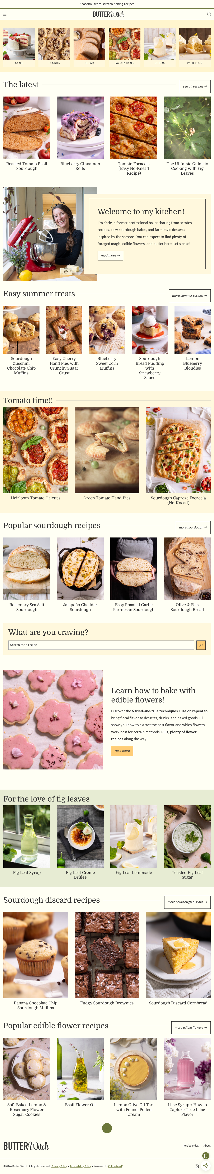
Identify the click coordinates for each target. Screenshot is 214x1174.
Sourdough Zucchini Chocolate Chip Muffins (21, 365)
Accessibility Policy (80, 1166)
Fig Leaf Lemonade (134, 872)
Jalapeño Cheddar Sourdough (80, 607)
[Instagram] (196, 1166)
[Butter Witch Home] (108, 14)
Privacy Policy (59, 1166)
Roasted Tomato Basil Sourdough (26, 166)
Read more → (110, 255)
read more (122, 751)
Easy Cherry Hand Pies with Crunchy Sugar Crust (64, 365)
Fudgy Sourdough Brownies (107, 1003)
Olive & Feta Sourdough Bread (187, 607)
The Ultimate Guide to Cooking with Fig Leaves (187, 169)
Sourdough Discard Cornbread (178, 1003)
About (207, 1145)
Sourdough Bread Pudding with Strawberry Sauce (150, 368)
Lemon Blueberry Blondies (192, 363)
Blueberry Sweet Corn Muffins (107, 363)
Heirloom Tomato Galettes (36, 498)
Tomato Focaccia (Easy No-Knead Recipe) (134, 169)
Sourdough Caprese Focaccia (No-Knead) (178, 500)
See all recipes (193, 86)
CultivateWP (115, 1166)
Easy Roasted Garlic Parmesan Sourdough (133, 607)
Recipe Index (191, 1145)
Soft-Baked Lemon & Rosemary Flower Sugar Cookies (26, 1110)
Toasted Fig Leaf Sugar (187, 875)
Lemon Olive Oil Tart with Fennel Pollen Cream (134, 1110)
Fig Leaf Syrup (27, 872)
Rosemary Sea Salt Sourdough (26, 607)
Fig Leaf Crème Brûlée (80, 875)
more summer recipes (187, 296)
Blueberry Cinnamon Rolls (80, 166)
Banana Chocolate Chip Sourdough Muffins (35, 1005)
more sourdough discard (185, 902)
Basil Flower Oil (80, 1105)
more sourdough (191, 527)
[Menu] (4, 14)
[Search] (209, 14)
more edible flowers (189, 1028)
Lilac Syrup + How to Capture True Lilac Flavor (187, 1110)
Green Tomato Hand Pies (107, 498)
